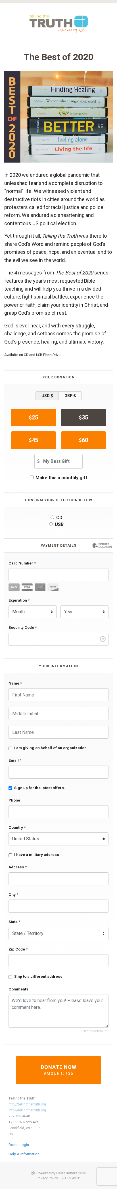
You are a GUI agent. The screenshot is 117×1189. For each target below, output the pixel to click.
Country (17, 827)
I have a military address (36, 854)
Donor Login (19, 1145)
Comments (18, 989)
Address (18, 867)
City (13, 894)
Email (15, 760)
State (14, 921)
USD (46, 395)
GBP (69, 395)
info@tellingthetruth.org (27, 1110)
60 (85, 440)
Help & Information (24, 1154)
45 (35, 440)
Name (15, 683)
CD (59, 517)
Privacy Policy (47, 1177)
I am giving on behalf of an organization (50, 747)
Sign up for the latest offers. (39, 787)
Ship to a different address (38, 976)
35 (85, 417)
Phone (14, 800)
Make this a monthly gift (61, 477)
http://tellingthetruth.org (27, 1104)
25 (35, 417)
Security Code (23, 627)
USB (59, 524)
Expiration (19, 600)
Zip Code (18, 949)
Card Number (22, 563)
